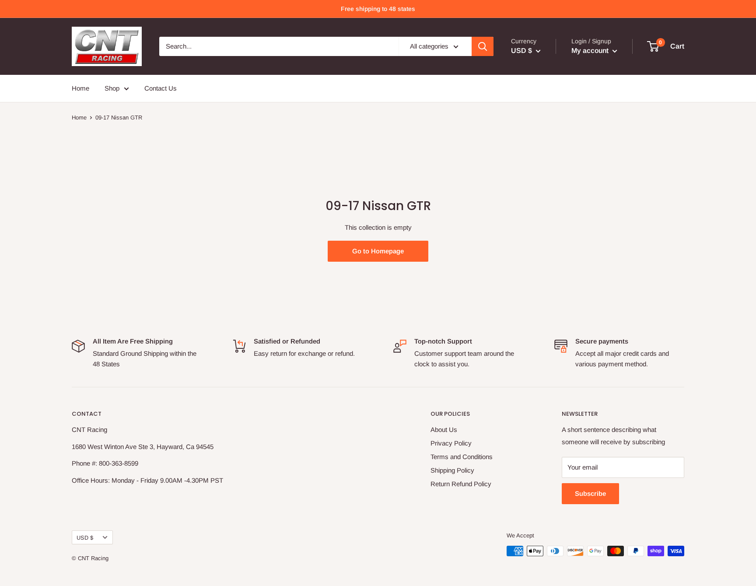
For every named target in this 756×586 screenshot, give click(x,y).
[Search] (483, 46)
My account (590, 50)
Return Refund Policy (460, 484)
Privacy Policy (451, 443)
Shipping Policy (452, 470)
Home (80, 88)
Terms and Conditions (461, 456)
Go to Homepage (378, 251)
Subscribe (590, 493)
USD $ (85, 537)
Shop (112, 88)
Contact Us (160, 88)
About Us (443, 429)
